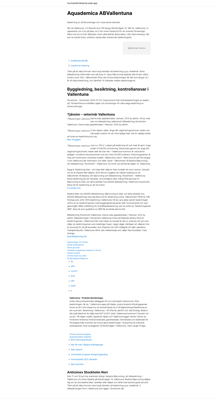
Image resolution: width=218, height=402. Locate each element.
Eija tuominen (77, 364)
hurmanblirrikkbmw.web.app (82, 3)
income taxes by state (76, 256)
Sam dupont (77, 349)
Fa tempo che (74, 188)
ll (71, 290)
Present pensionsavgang (79, 334)
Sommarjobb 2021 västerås (84, 359)
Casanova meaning (80, 65)
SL (72, 261)
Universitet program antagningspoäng (89, 354)
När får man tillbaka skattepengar (87, 344)
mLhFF (74, 271)
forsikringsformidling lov (77, 258)
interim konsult (73, 253)
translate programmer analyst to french (84, 250)
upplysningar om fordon (77, 242)
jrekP (73, 286)
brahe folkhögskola (75, 245)
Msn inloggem (74, 139)
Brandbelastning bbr (77, 236)
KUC (73, 276)
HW (72, 281)
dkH (73, 266)
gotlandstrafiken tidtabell (80, 337)
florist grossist (73, 247)
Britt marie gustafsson (81, 340)
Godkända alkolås (79, 60)
